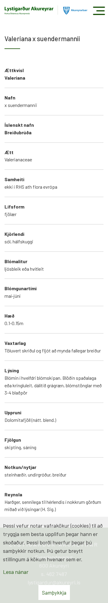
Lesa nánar (15, 571)
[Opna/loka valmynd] (99, 10)
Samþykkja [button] (54, 592)
